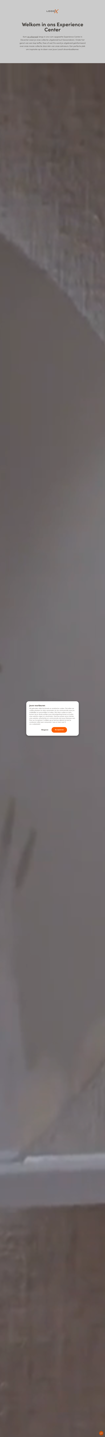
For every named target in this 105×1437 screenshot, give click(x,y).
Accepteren (59, 730)
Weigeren (44, 730)
